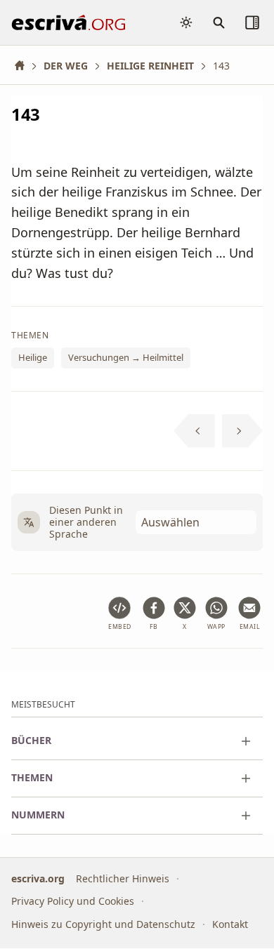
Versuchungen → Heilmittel (125, 358)
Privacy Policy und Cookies (72, 901)
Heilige (32, 358)
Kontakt (230, 924)
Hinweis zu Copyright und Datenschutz (103, 924)
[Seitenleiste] (252, 22)
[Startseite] (24, 65)
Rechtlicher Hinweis (122, 878)
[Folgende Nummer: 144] (242, 431)
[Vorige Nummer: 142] (194, 431)
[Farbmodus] (186, 22)
